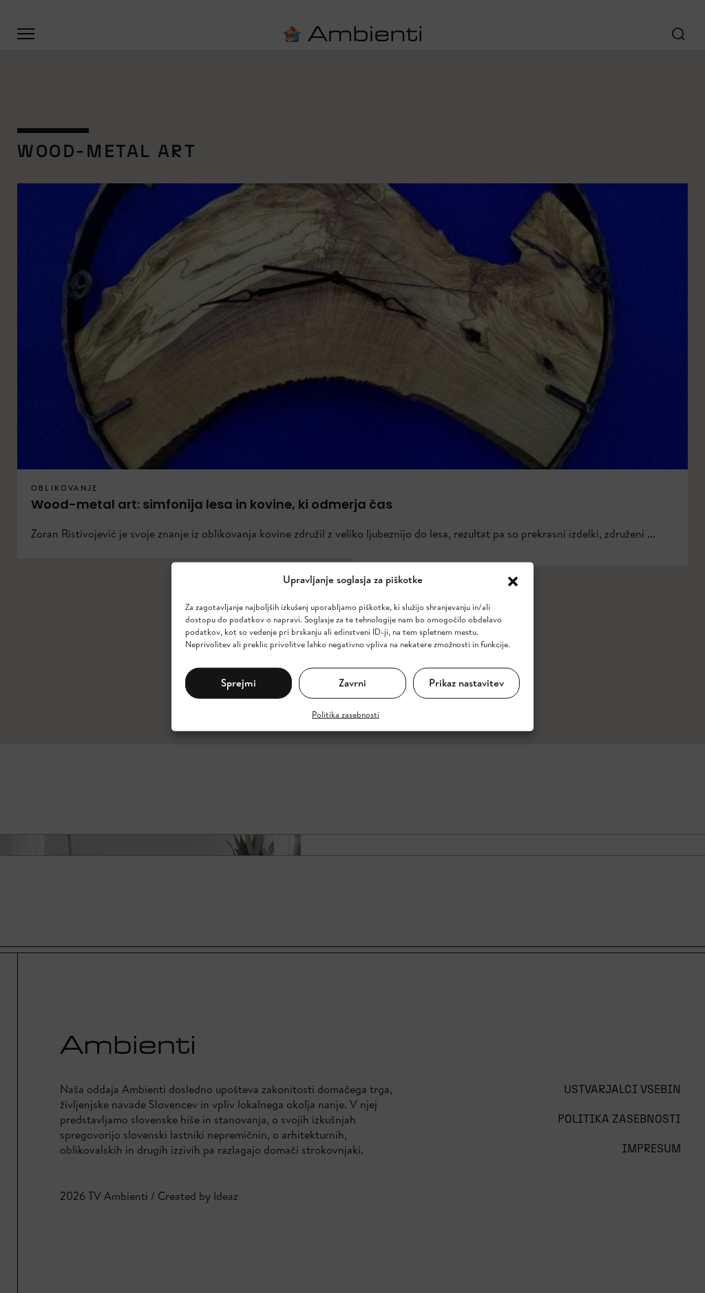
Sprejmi (238, 682)
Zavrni (352, 682)
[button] (513, 580)
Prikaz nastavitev (466, 682)
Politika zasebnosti (345, 714)
